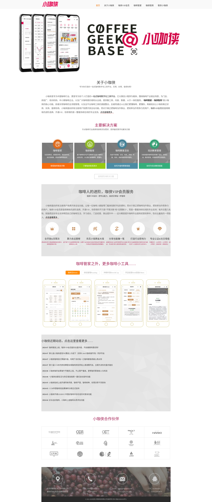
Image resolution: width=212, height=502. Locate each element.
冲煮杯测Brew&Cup (111, 273)
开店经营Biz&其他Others (134, 273)
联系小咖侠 (163, 5)
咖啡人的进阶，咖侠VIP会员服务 (106, 192)
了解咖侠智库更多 (90, 166)
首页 (98, 5)
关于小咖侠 (109, 5)
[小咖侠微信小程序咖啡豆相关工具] (54, 303)
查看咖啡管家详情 (57, 166)
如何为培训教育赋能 (154, 166)
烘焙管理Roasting (90, 273)
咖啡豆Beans (73, 273)
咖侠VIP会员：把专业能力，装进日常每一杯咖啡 (106, 196)
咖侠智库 (150, 5)
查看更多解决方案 (106, 176)
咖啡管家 (138, 5)
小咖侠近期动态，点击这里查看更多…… (67, 341)
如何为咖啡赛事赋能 (122, 166)
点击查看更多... (107, 112)
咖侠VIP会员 (123, 5)
